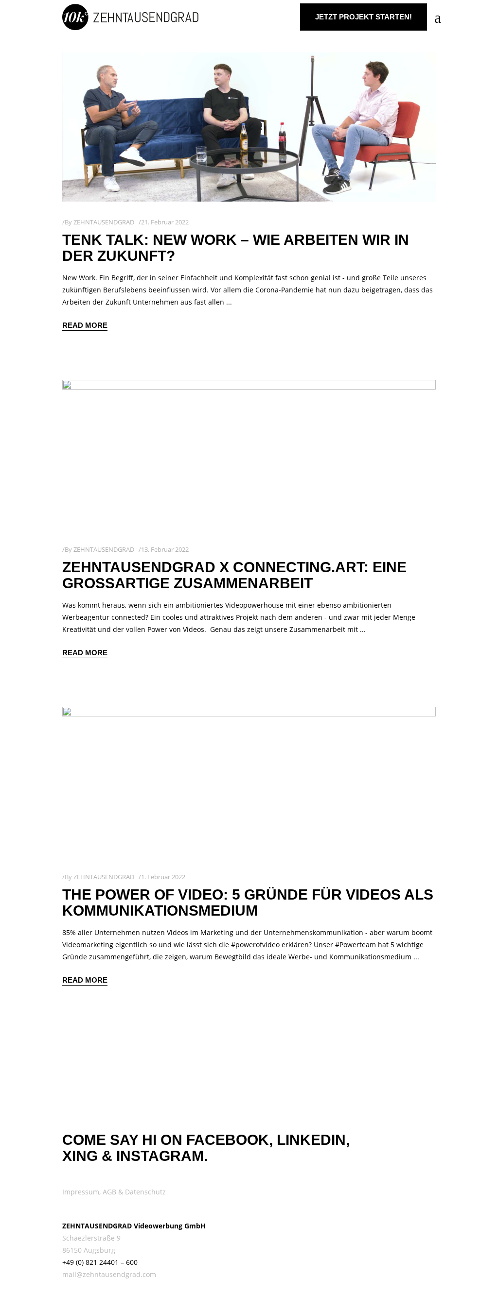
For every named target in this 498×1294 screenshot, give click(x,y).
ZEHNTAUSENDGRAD (103, 222)
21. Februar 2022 (165, 222)
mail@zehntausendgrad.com (109, 1274)
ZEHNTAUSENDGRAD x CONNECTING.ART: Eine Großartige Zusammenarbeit (234, 575)
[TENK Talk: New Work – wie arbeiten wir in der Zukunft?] (249, 127)
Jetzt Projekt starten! (363, 17)
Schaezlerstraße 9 (91, 1238)
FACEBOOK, (229, 1140)
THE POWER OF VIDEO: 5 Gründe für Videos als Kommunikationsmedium (247, 902)
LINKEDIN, (313, 1140)
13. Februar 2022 (165, 549)
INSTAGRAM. (162, 1156)
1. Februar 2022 (163, 876)
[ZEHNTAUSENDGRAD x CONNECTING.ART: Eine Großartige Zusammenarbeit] (249, 454)
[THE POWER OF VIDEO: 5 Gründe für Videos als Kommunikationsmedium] (249, 781)
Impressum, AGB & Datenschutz (114, 1191)
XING (80, 1156)
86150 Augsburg (88, 1250)
